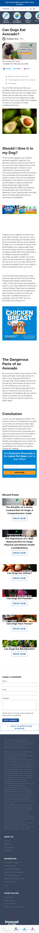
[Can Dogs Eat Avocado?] (19, 59)
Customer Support (10, 882)
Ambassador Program (12, 869)
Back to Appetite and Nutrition (21, 727)
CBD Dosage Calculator (12, 875)
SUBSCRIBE (19, 472)
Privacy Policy (8, 897)
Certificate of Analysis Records (14, 878)
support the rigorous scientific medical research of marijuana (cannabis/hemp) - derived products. (19, 746)
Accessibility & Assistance (12, 863)
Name (4, 681)
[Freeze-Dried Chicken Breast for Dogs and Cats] (19, 340)
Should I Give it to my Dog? (18, 76)
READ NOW (19, 518)
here (23, 301)
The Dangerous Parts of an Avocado (21, 80)
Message (5, 698)
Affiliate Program (10, 866)
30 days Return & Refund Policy (14, 907)
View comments (6, 930)
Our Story (7, 841)
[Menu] (31, 8)
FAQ (5, 885)
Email (4, 690)
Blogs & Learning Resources (13, 872)
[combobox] (19, 8)
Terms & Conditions (10, 904)
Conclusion (12, 83)
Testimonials (8, 844)
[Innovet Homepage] (6, 9)
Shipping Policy (9, 900)
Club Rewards (9, 847)
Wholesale (7, 850)
